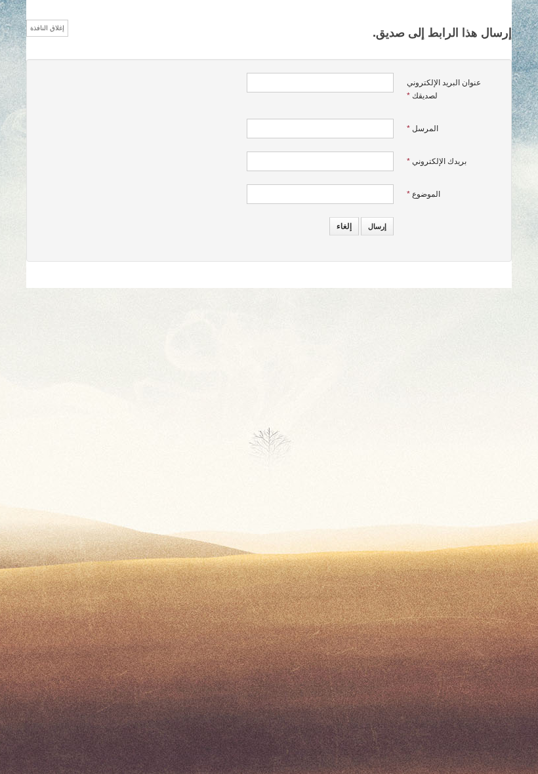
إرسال (377, 226)
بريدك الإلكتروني (436, 161)
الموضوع (423, 194)
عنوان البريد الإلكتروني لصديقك (444, 89)
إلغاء (344, 226)
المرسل (422, 128)
